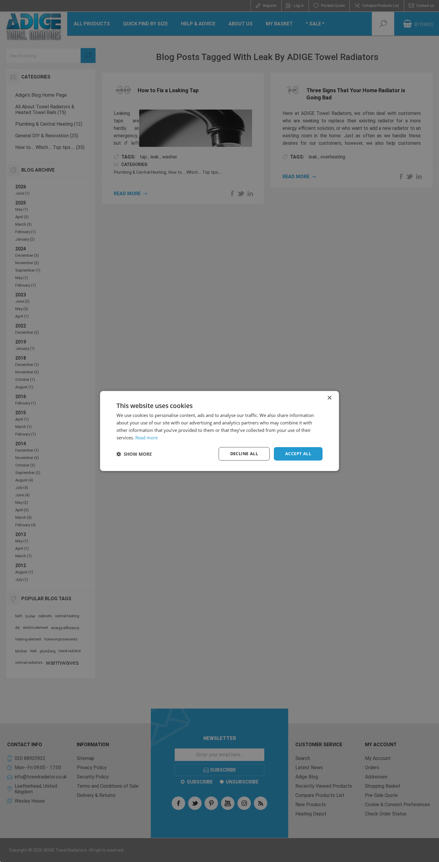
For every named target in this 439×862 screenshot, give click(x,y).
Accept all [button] (298, 453)
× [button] (329, 398)
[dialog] (219, 431)
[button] (134, 454)
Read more (146, 438)
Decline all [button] (244, 453)
